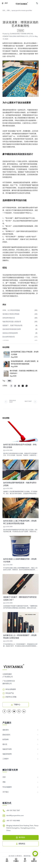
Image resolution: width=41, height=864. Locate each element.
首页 (4, 10)
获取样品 (22, 844)
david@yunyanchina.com (15, 815)
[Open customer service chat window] (35, 854)
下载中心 (17, 704)
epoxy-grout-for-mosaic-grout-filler (22, 10)
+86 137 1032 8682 (13, 820)
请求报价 (22, 837)
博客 (8, 10)
